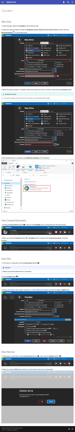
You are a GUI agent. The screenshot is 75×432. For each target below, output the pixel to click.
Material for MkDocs (12, 430)
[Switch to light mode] (63, 2)
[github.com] (72, 429)
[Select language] (68, 2)
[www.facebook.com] (69, 429)
